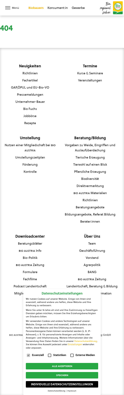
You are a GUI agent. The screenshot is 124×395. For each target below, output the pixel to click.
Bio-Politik (30, 258)
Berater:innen (90, 221)
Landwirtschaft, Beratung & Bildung (92, 286)
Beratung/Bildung (90, 138)
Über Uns (92, 236)
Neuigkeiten (30, 66)
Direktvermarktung (90, 186)
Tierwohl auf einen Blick (90, 164)
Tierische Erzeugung (90, 157)
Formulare (30, 272)
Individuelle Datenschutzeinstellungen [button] (62, 384)
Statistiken (59, 355)
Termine (90, 66)
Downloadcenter (30, 236)
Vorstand (92, 258)
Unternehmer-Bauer (30, 102)
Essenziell (38, 355)
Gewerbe (78, 8)
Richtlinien (30, 73)
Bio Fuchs (30, 109)
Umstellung (30, 138)
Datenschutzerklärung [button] (57, 391)
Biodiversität (90, 179)
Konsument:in (57, 8)
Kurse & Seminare (90, 73)
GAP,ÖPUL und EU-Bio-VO (30, 87)
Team (92, 243)
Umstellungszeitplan (30, 157)
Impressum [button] (71, 391)
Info (30, 250)
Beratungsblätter (30, 243)
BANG (92, 272)
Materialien (90, 193)
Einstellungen (75, 344)
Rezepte (30, 123)
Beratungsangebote (90, 207)
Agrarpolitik (92, 265)
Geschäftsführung (92, 250)
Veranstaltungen (90, 80)
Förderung (30, 164)
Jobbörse (30, 116)
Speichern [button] (62, 375)
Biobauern (36, 8)
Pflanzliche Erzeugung (90, 171)
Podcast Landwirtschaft (30, 286)
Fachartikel (30, 80)
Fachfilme (30, 279)
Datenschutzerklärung (85, 341)
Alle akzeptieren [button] (62, 366)
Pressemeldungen (30, 94)
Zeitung (30, 265)
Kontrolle (30, 171)
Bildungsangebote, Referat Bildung (90, 214)
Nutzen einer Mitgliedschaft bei (30, 147)
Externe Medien (85, 355)
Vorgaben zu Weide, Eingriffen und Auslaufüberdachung (90, 147)
